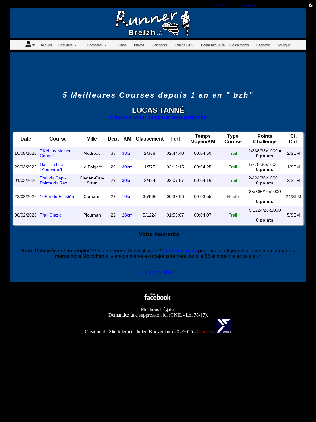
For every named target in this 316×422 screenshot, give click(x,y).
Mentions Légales (158, 309)
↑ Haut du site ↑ (158, 272)
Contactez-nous (179, 250)
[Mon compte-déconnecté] (29, 45)
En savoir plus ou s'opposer (236, 5)
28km (127, 215)
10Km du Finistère (58, 196)
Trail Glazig (51, 215)
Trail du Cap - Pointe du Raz (53, 180)
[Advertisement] (158, 71)
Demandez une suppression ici (138, 315)
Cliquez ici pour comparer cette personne (158, 117)
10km (127, 196)
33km (127, 153)
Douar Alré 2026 (213, 45)
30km (127, 166)
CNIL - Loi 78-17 (187, 315)
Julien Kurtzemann (154, 331)
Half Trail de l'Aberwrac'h (52, 167)
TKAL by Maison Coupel (56, 153)
